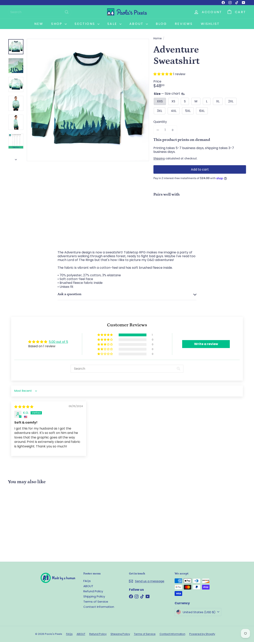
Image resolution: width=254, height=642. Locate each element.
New (38, 23)
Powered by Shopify (202, 634)
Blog (161, 23)
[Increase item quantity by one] (172, 130)
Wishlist (210, 23)
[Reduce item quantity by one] (157, 130)
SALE (112, 23)
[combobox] (39, 12)
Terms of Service (95, 601)
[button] (163, 74)
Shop (57, 23)
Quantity (160, 122)
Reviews (184, 23)
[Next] (16, 158)
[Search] (66, 12)
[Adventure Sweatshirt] (199, 213)
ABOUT (88, 586)
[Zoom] (88, 100)
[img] (23, 406)
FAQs (87, 581)
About (137, 23)
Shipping (159, 158)
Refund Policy (93, 591)
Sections (85, 23)
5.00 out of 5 (58, 341)
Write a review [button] (206, 344)
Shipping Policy (94, 596)
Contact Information (98, 607)
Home (157, 38)
